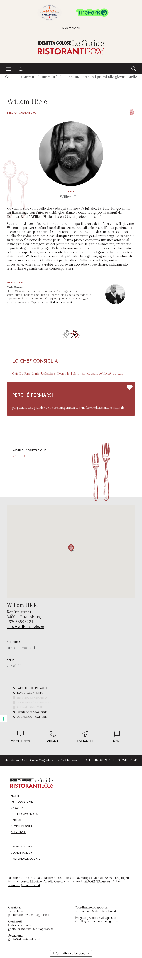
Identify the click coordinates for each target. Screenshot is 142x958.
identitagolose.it (62, 302)
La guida (17, 808)
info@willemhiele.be (25, 626)
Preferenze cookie (25, 859)
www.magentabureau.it (24, 885)
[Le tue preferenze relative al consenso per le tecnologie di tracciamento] (3, 718)
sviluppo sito (107, 918)
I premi (16, 820)
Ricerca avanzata (24, 814)
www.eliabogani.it (105, 921)
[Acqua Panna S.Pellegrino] (49, 12)
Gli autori (18, 832)
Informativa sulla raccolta (71, 953)
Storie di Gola (22, 826)
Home (15, 796)
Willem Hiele (36, 256)
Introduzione (22, 802)
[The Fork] (92, 12)
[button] (8, 68)
